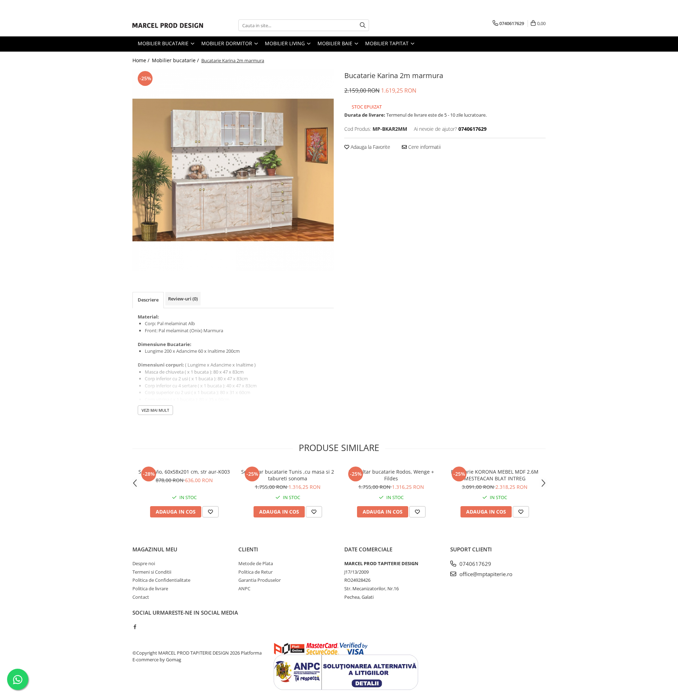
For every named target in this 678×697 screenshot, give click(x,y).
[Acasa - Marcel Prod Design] (167, 25)
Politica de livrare (150, 588)
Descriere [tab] (148, 300)
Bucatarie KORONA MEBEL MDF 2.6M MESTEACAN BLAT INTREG (495, 475)
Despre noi (143, 563)
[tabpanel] (233, 170)
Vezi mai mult (155, 410)
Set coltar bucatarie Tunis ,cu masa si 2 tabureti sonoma (287, 475)
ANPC (244, 588)
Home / (141, 60)
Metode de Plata (255, 563)
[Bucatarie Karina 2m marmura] (233, 170)
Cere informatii (424, 147)
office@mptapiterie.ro (485, 574)
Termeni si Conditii (151, 572)
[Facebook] (134, 626)
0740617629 (474, 563)
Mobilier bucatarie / (176, 60)
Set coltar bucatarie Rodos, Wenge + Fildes (391, 475)
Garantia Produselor (259, 580)
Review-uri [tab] (183, 298)
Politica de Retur (255, 572)
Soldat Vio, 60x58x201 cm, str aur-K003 (184, 471)
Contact (140, 597)
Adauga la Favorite (369, 147)
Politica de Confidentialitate (161, 580)
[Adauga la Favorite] (210, 511)
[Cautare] (362, 25)
